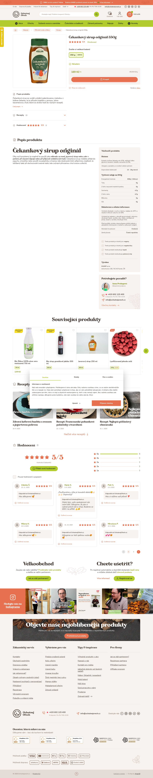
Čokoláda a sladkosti (74, 23)
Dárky (120, 23)
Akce (20, 23)
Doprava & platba (25, 6)
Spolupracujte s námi (87, 688)
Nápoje (110, 23)
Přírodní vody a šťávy (42, 30)
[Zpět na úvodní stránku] (15, 30)
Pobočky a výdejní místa (23, 698)
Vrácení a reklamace (21, 669)
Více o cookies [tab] (107, 377)
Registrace (17, 690)
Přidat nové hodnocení (45, 468)
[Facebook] (125, 6)
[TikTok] (135, 6)
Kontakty (16, 657)
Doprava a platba (20, 665)
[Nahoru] (76, 774)
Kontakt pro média (85, 665)
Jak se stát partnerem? (38, 578)
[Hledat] (96, 14)
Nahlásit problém (119, 774)
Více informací (105, 2)
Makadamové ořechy (54, 686)
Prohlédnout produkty (76, 636)
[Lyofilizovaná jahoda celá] (124, 343)
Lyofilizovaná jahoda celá (121, 361)
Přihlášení (17, 686)
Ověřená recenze (23, 503)
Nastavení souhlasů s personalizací (27, 682)
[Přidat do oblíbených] (42, 330)
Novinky (134, 23)
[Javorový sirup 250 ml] (92, 343)
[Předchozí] (146, 350)
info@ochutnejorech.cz (113, 6)
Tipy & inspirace (55, 6)
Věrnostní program (21, 694)
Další (64, 7)
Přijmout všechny (106, 403)
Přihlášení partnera (118, 665)
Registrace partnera (118, 661)
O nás (15, 6)
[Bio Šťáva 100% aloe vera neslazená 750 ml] (29, 343)
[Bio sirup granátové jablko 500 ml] (60, 343)
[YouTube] (132, 6)
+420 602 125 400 (83, 6)
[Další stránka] (138, 551)
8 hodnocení (92, 42)
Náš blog (82, 684)
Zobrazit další (83, 696)
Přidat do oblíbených (78, 88)
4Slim (138, 88)
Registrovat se (125, 578)
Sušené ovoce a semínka (49, 23)
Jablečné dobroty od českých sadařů (90, 670)
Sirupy (58, 30)
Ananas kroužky (51, 673)
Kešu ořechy (50, 661)
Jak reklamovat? (19, 673)
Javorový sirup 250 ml (87, 361)
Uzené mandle (51, 665)
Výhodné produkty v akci (88, 657)
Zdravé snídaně (51, 690)
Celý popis (16, 107)
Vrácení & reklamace (40, 6)
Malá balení (83, 679)
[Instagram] (129, 6)
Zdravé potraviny (95, 23)
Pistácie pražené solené (55, 657)
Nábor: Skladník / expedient (89, 675)
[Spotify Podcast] (139, 6)
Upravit (75, 403)
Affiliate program (117, 669)
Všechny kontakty (108, 305)
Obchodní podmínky (21, 661)
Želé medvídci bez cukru (55, 678)
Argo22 (137, 774)
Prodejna (81, 692)
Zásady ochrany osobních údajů (26, 678)
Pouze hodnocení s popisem (29, 477)
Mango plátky (51, 682)
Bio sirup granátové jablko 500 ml (59, 362)
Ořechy (30, 23)
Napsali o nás (83, 661)
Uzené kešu (50, 669)
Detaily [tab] (76, 377)
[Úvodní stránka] (22, 14)
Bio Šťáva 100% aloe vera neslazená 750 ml (26, 362)
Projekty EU (36, 774)
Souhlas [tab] (45, 377)
